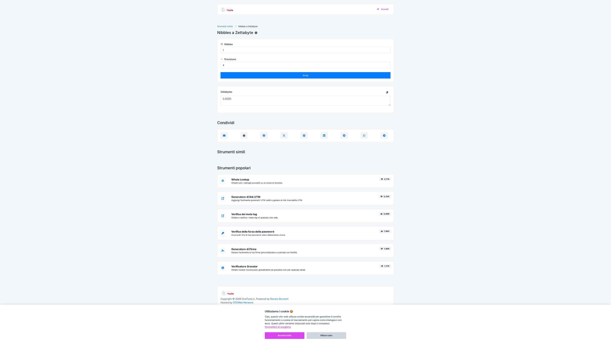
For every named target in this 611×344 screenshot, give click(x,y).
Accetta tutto (284, 335)
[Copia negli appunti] (387, 92)
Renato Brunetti (279, 298)
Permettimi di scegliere (278, 327)
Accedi (384, 9)
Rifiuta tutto (326, 335)
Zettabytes (226, 91)
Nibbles (228, 44)
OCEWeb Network (243, 302)
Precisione (230, 59)
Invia (305, 75)
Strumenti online (225, 26)
